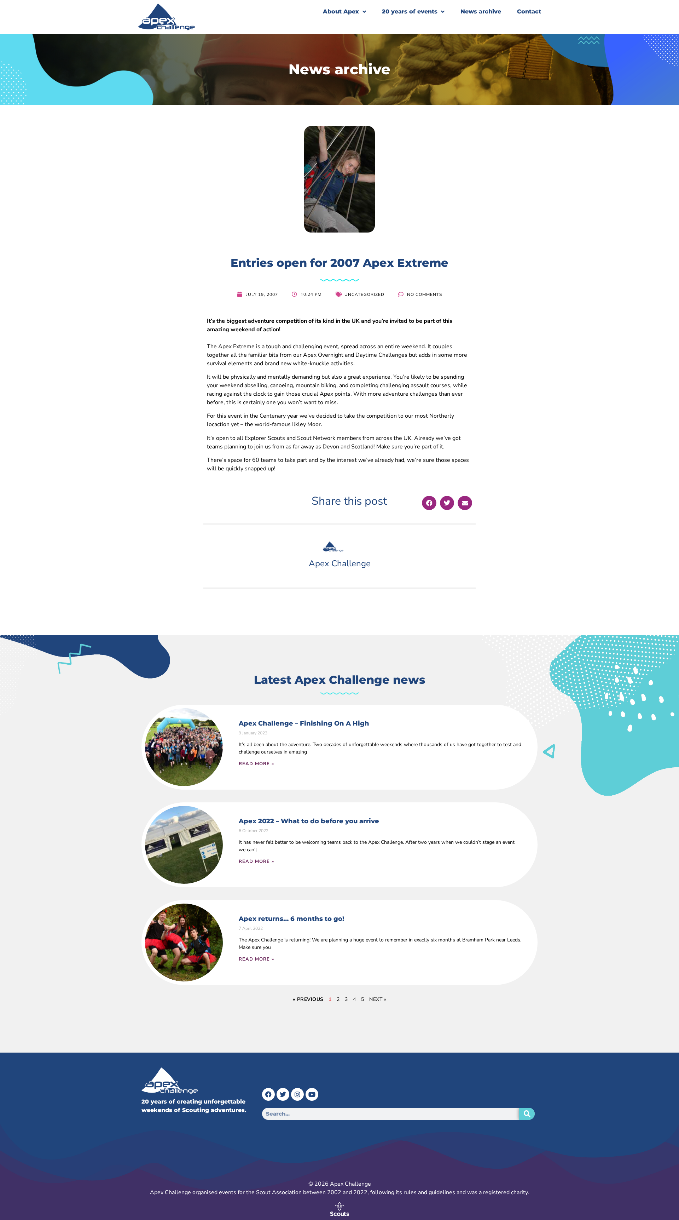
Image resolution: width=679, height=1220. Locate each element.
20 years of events (409, 11)
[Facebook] (268, 1094)
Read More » (256, 764)
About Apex (341, 11)
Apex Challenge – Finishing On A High (304, 723)
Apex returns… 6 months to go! (291, 919)
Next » (377, 999)
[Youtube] (312, 1094)
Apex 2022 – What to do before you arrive (309, 821)
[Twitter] (283, 1094)
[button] (429, 503)
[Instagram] (297, 1094)
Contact (529, 11)
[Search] (527, 1114)
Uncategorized (364, 294)
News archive (480, 11)
